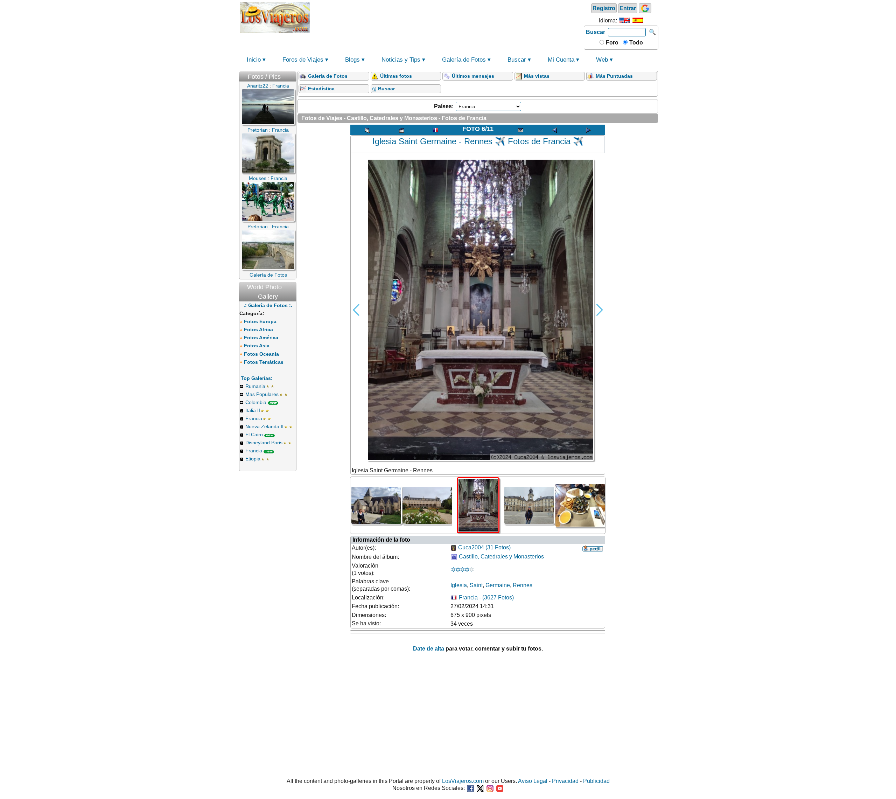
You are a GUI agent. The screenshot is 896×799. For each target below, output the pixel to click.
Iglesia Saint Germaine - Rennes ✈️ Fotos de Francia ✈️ (477, 141)
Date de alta (428, 649)
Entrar (628, 8)
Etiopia (252, 458)
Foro (611, 43)
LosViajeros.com (463, 781)
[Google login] (645, 8)
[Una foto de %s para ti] (520, 130)
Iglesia (458, 585)
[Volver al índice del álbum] (367, 130)
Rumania (255, 386)
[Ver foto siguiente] (588, 130)
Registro (604, 8)
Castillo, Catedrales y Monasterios (501, 557)
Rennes (522, 585)
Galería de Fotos (464, 59)
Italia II (252, 410)
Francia (253, 418)
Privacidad (565, 781)
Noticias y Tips (401, 59)
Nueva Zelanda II (264, 426)
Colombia (255, 402)
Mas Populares (262, 394)
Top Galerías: (257, 378)
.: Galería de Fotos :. (268, 305)
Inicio (254, 59)
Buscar (595, 32)
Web (602, 59)
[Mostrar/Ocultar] (292, 75)
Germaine (497, 585)
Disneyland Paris (263, 442)
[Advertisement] (447, 17)
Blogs (352, 59)
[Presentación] (401, 130)
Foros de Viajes (302, 59)
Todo (635, 43)
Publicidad (596, 781)
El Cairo (254, 434)
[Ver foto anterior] (554, 130)
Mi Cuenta (561, 59)
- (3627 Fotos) (486, 597)
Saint (476, 585)
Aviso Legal (532, 781)
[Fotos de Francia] (435, 130)
